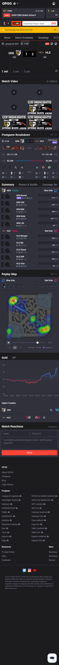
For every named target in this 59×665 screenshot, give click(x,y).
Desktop (5, 520)
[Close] (55, 30)
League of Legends (10, 496)
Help (4, 556)
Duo (3, 528)
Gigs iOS (35, 524)
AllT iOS (35, 508)
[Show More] (16, 3)
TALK (4, 532)
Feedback (6, 560)
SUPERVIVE (7, 516)
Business (53, 552)
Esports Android (39, 536)
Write (29, 452)
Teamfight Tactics (10, 500)
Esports (5, 536)
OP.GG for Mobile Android (43, 496)
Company (6, 476)
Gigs (4, 540)
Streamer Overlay (9, 524)
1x (15, 347)
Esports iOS (37, 540)
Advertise (53, 556)
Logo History (7, 484)
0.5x (9, 347)
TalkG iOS (36, 532)
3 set (27, 71)
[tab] (9, 184)
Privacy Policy (8, 552)
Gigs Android (37, 520)
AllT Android (37, 504)
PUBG (4, 512)
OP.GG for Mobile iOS (41, 500)
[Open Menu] (54, 3)
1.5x (20, 347)
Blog (4, 480)
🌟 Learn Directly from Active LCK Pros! (17, 30)
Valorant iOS (37, 516)
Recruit (52, 560)
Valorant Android (39, 512)
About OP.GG (7, 472)
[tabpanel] (29, 228)
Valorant (6, 504)
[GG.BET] (16, 23)
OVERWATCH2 (8, 508)
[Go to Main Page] (7, 3)
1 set (5, 71)
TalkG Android (38, 528)
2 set (16, 71)
